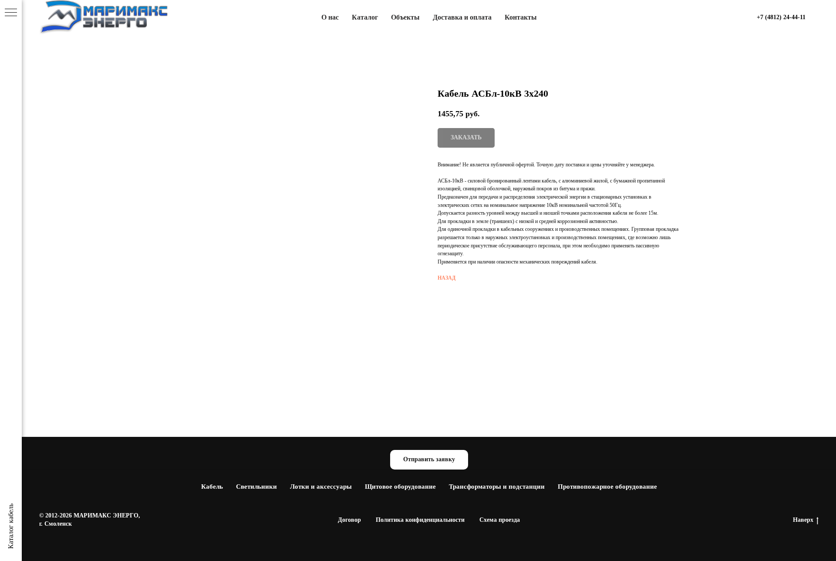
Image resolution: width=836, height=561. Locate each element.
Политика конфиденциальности (420, 520)
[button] (429, 460)
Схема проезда (499, 520)
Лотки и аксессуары (321, 486)
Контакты (521, 17)
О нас (330, 17)
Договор (349, 520)
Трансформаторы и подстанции (497, 486)
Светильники (256, 486)
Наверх (803, 520)
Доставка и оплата (462, 17)
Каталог (365, 17)
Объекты (405, 17)
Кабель (212, 486)
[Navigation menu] (11, 13)
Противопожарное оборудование (607, 486)
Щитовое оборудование (400, 486)
